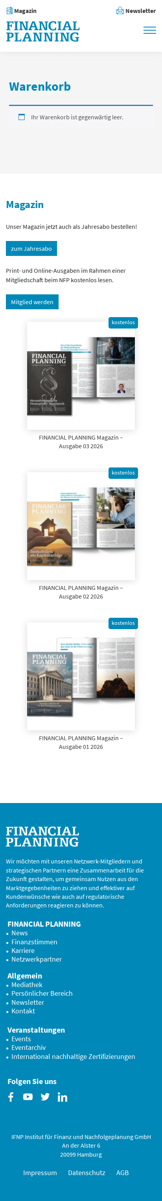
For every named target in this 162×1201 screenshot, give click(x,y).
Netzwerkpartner (36, 959)
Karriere (23, 950)
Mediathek (26, 984)
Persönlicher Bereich (42, 993)
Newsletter (140, 11)
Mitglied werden (32, 302)
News (19, 933)
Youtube (29, 1103)
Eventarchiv (28, 1047)
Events (21, 1039)
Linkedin (64, 1103)
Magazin (25, 11)
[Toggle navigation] (150, 29)
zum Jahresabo (31, 248)
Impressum (40, 1172)
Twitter (46, 1103)
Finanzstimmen (34, 942)
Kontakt (23, 1011)
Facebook (12, 1103)
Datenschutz (86, 1172)
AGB (122, 1172)
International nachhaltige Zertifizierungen (73, 1056)
